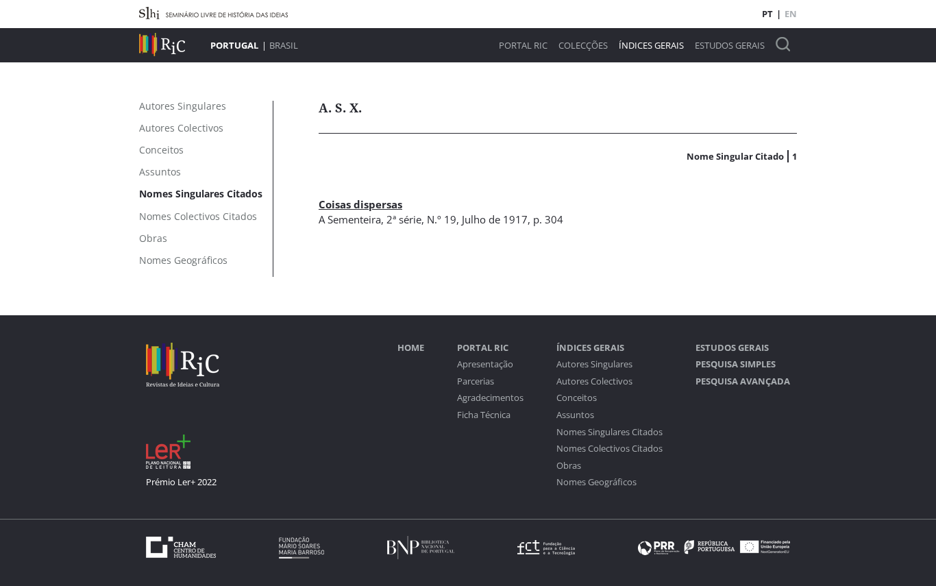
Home (410, 348)
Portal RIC (523, 45)
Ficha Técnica (483, 415)
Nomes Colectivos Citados (609, 448)
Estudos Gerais (730, 45)
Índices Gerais (651, 45)
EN (791, 14)
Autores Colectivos (594, 381)
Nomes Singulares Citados (609, 432)
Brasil (283, 45)
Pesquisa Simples (735, 364)
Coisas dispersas (360, 204)
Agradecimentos (490, 398)
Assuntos (575, 415)
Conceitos (576, 398)
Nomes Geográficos (596, 482)
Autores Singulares (594, 364)
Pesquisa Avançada (742, 381)
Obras (568, 466)
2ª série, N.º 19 (421, 219)
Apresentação (485, 364)
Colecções (583, 45)
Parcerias (475, 381)
